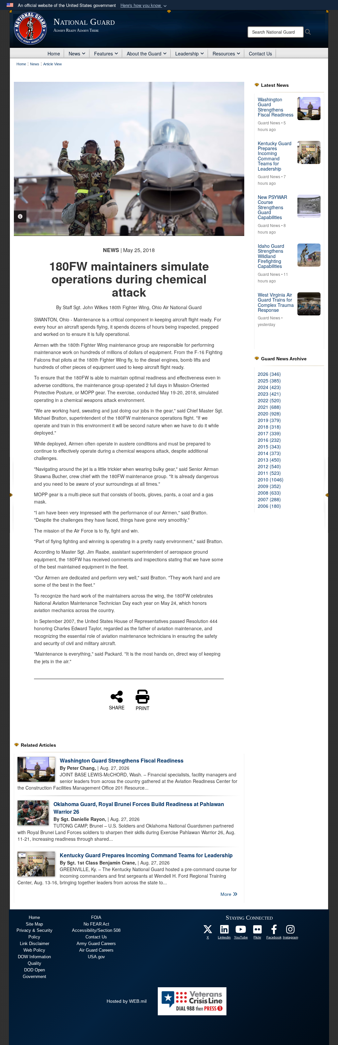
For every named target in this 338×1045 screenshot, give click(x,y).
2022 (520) (269, 400)
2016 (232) (269, 440)
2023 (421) (269, 393)
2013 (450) (269, 459)
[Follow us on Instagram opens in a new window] (290, 931)
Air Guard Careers (96, 950)
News (74, 53)
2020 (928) (269, 413)
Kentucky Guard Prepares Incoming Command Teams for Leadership (146, 855)
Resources (224, 53)
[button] (144, 5)
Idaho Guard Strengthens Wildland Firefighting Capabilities (271, 256)
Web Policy (34, 950)
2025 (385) (269, 380)
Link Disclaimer (34, 943)
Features (103, 53)
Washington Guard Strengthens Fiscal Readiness (122, 760)
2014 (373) (269, 453)
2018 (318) (269, 426)
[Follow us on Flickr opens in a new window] (257, 931)
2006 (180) (269, 506)
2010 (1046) (271, 479)
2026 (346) (269, 374)
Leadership (187, 53)
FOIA (96, 917)
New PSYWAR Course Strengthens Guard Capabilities (272, 207)
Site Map (34, 924)
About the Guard (144, 53)
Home (54, 53)
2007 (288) (269, 499)
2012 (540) (269, 466)
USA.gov (96, 956)
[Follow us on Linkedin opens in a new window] (224, 931)
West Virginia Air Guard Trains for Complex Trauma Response (276, 302)
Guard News (269, 122)
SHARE (116, 707)
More (226, 894)
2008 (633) (269, 492)
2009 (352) (269, 486)
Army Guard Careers (96, 943)
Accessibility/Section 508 (96, 930)
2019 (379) (269, 420)
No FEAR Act (96, 924)
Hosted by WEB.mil (127, 1001)
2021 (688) (269, 407)
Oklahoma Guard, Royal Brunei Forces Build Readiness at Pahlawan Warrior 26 (138, 807)
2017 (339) (269, 433)
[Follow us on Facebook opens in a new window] (274, 931)
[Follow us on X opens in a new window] (208, 931)
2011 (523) (269, 473)
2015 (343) (269, 446)
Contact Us (260, 53)
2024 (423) (269, 387)
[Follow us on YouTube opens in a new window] (241, 931)
